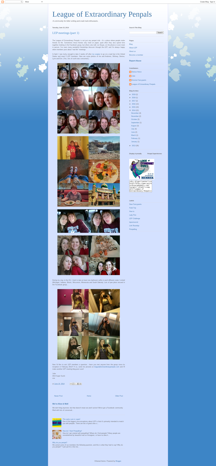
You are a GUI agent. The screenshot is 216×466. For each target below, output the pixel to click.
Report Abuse (135, 61)
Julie (133, 76)
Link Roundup (134, 226)
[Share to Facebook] (78, 384)
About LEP (133, 48)
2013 (134, 146)
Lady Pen (132, 215)
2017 (134, 101)
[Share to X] (75, 384)
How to (131, 211)
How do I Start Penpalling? (72, 431)
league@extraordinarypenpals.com (106, 367)
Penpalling (133, 229)
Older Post (119, 396)
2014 (134, 110)
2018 (134, 98)
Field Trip (132, 208)
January (134, 142)
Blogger (118, 461)
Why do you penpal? (59, 442)
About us (132, 51)
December (135, 113)
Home (89, 396)
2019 (134, 94)
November (135, 116)
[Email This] (71, 384)
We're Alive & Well (60, 404)
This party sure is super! (71, 419)
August (134, 126)
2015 (134, 107)
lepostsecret (133, 222)
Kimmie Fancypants (139, 80)
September (135, 123)
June (133, 132)
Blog (130, 44)
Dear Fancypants (135, 204)
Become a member (136, 55)
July (133, 129)
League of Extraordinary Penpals (102, 14)
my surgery (96, 54)
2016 (134, 104)
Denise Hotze (137, 72)
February (134, 138)
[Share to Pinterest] (80, 384)
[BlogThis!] (73, 384)
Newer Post (58, 396)
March (133, 135)
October (134, 119)
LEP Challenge (134, 218)
